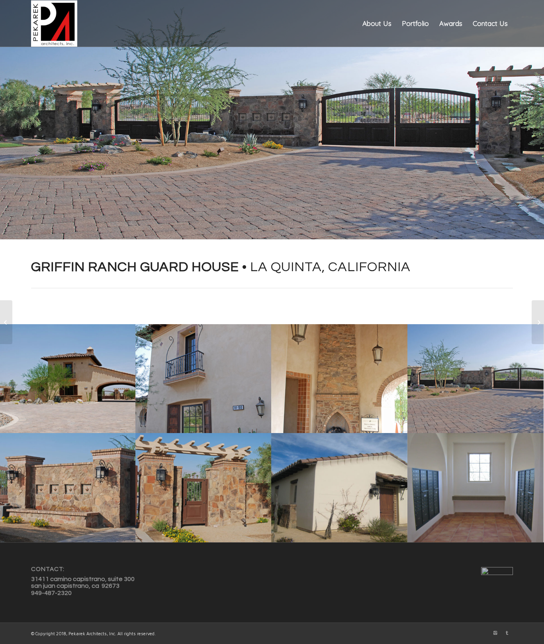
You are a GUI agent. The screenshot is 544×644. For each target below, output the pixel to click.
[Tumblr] (507, 633)
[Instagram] (495, 633)
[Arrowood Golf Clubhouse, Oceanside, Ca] (538, 322)
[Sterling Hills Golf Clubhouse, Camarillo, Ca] (6, 322)
